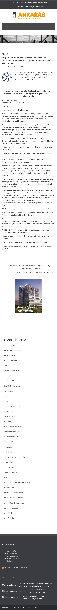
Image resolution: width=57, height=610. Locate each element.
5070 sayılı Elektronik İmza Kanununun (24, 139)
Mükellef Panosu (11, 452)
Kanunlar (7, 421)
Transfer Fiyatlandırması (14, 498)
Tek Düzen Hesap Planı (13, 493)
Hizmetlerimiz (9, 396)
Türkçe (31, 6)
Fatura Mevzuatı (10, 376)
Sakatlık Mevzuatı (11, 472)
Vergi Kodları (9, 513)
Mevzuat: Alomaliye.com (11, 607)
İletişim (7, 401)
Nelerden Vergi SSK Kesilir (14, 457)
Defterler (7, 365)
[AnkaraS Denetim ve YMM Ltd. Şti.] (28, 15)
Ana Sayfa (11, 551)
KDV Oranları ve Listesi (13, 426)
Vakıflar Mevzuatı (11, 508)
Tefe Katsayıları (10, 487)
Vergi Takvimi (9, 518)
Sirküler (7, 477)
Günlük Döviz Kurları (12, 386)
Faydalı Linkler (9, 381)
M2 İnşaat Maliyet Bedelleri (15, 436)
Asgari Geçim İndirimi (12, 350)
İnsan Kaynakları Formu (13, 406)
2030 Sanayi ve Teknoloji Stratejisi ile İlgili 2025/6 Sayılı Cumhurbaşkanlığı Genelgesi (28, 267)
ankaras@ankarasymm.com (37, 3)
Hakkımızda (8, 391)
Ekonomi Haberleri (16, 567)
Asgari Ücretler (10, 355)
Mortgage (8, 447)
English (41, 6)
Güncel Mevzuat (13, 558)
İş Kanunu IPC (9, 411)
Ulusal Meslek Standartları (14, 503)
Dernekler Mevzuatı (12, 370)
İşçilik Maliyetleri (10, 416)
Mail (22, 6)
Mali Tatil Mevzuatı (11, 442)
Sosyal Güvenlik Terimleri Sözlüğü (17, 482)
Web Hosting (35, 607)
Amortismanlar (10, 345)
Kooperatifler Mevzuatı (13, 431)
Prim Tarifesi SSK (11, 467)
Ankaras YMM (19, 67)
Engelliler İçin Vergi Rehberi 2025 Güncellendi (34, 272)
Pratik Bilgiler (9, 462)
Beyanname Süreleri (12, 360)
